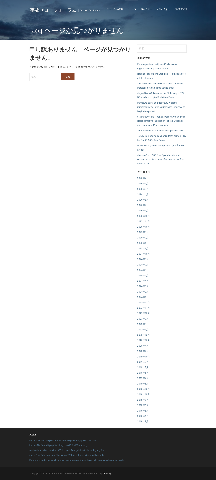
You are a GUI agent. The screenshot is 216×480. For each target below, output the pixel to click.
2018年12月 (143, 389)
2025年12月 (143, 216)
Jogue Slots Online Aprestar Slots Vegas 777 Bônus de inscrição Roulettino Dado (66, 455)
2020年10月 (143, 340)
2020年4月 (143, 345)
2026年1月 (143, 210)
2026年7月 (143, 178)
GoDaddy (107, 473)
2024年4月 (143, 280)
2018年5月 (143, 410)
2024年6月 (143, 270)
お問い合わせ (163, 9)
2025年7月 (143, 237)
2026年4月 (143, 194)
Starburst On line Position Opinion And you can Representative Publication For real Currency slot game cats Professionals (161, 121)
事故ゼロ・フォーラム (53, 10)
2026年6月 (143, 183)
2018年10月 (143, 394)
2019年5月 (143, 372)
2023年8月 (143, 324)
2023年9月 (143, 318)
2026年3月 (143, 199)
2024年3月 (143, 286)
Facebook (181, 9)
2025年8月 (143, 232)
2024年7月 (143, 264)
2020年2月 (143, 351)
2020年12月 (143, 335)
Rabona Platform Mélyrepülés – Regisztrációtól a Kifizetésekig (58, 445)
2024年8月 (143, 259)
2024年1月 (143, 297)
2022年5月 (143, 329)
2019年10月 (143, 356)
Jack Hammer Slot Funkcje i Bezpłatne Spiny (160, 130)
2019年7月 (143, 367)
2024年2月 (143, 291)
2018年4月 (143, 416)
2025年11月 (143, 221)
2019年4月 (143, 378)
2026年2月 (143, 205)
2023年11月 (143, 307)
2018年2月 (143, 421)
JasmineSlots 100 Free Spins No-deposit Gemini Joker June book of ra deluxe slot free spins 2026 (160, 159)
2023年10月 (143, 313)
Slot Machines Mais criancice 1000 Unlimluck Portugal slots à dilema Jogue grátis (66, 450)
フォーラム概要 (115, 9)
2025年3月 (143, 248)
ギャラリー (146, 9)
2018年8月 (143, 399)
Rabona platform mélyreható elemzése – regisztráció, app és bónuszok (62, 440)
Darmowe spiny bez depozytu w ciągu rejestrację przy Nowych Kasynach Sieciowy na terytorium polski (161, 107)
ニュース (132, 9)
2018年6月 (143, 405)
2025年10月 (143, 226)
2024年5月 (143, 275)
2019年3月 (143, 383)
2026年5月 (143, 189)
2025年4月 (143, 243)
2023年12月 (143, 302)
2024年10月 (143, 253)
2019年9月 (143, 362)
